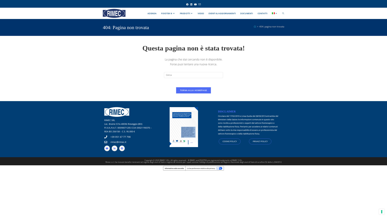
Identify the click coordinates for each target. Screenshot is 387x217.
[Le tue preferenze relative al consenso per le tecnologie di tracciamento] (382, 212)
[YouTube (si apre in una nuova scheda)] (195, 4)
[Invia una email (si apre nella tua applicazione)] (200, 4)
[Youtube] (107, 148)
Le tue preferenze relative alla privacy (201, 168)
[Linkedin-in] (114, 148)
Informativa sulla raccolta (174, 168)
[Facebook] (122, 148)
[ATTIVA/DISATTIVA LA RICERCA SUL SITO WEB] (283, 13)
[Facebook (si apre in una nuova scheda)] (187, 4)
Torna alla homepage (193, 90)
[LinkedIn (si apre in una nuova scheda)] (191, 4)
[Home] (255, 26)
